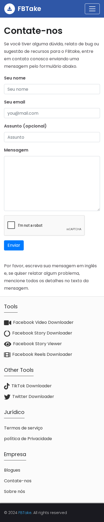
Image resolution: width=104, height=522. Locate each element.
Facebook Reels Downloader (42, 354)
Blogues (12, 470)
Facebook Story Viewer (37, 344)
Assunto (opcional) (25, 126)
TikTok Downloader (31, 386)
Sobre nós (14, 491)
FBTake (24, 512)
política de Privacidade (28, 439)
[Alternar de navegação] (92, 8)
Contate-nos (17, 481)
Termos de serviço (23, 428)
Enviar (13, 245)
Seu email (14, 102)
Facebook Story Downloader (42, 333)
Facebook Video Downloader (43, 322)
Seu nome (15, 78)
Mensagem (16, 150)
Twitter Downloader (33, 396)
